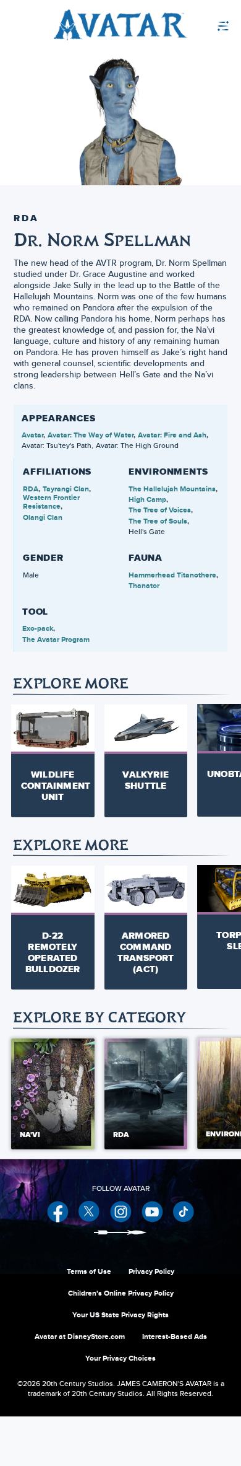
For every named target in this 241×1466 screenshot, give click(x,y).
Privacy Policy (151, 1271)
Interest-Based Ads (174, 1336)
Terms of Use (89, 1271)
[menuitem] (194, 24)
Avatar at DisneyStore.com (80, 1336)
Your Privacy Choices (120, 1358)
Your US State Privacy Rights (120, 1314)
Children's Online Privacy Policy (121, 1293)
